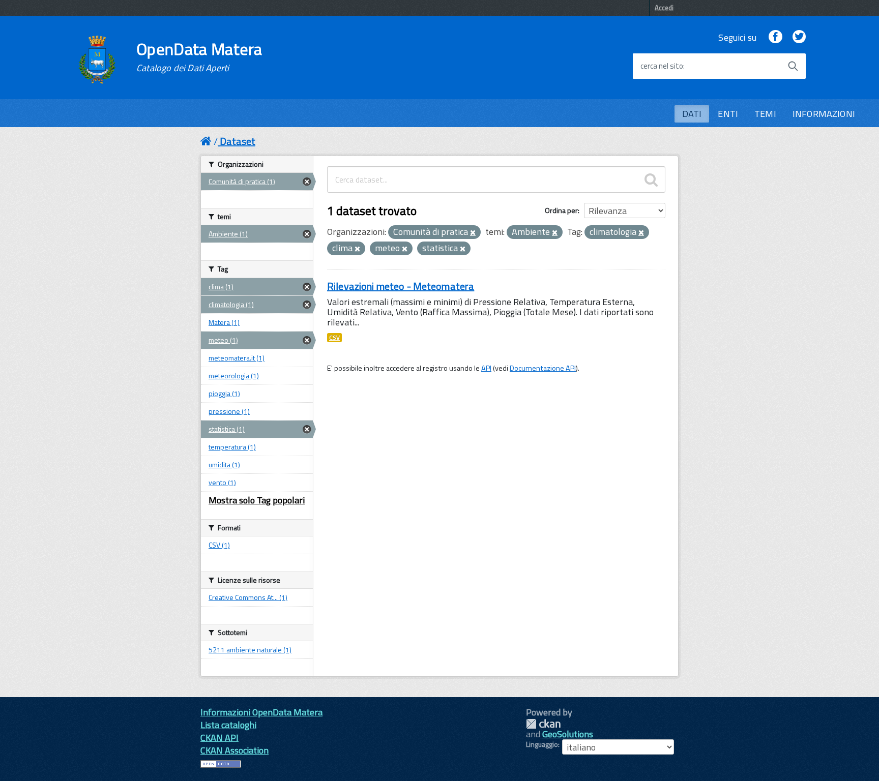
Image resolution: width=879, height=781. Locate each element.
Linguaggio (542, 744)
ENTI (728, 114)
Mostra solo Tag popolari (257, 500)
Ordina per (561, 210)
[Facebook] (775, 37)
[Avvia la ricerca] (793, 66)
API (486, 368)
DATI (692, 114)
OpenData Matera (199, 57)
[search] (651, 179)
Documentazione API (543, 368)
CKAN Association (234, 750)
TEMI (765, 114)
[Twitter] (799, 37)
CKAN (543, 723)
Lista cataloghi (228, 725)
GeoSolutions (567, 734)
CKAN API (219, 737)
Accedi (664, 8)
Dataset (237, 141)
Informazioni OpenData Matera (261, 712)
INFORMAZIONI (824, 114)
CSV (334, 337)
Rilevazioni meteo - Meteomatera (400, 286)
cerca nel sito (661, 66)
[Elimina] (473, 233)
